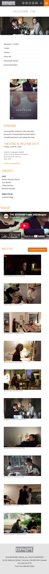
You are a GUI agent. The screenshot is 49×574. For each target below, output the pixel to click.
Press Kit (7, 56)
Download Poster (11, 60)
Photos (7, 52)
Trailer (6, 48)
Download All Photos (37, 250)
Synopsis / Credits (11, 44)
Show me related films (12, 163)
